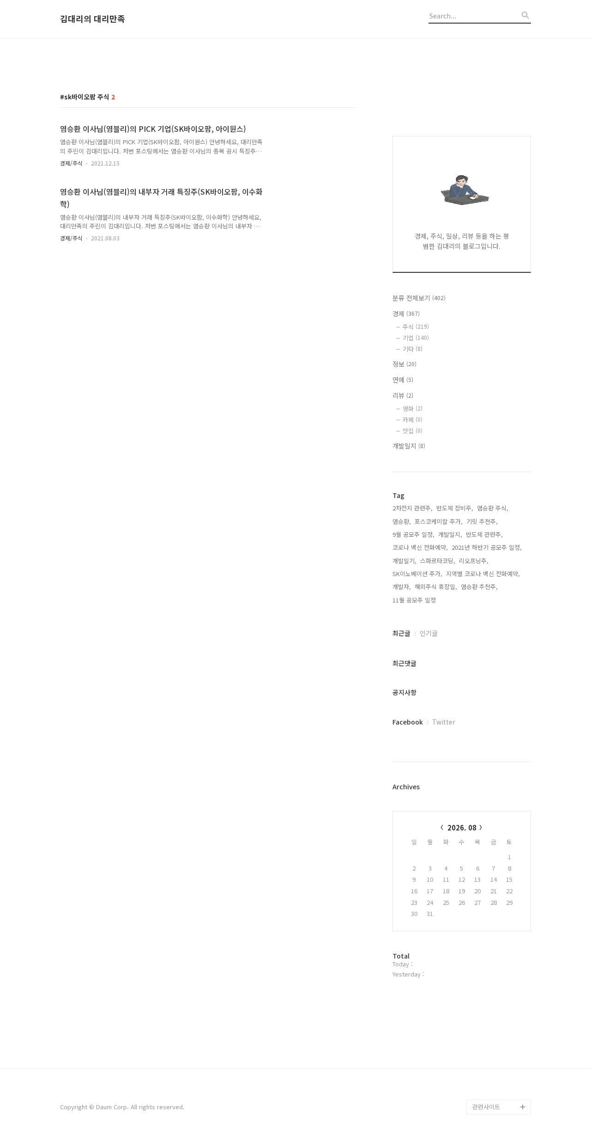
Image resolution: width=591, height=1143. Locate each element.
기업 (416, 337)
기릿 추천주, (482, 521)
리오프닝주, (473, 560)
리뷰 (402, 395)
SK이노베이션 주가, (417, 573)
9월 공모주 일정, (413, 534)
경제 (406, 313)
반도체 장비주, (454, 508)
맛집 (412, 430)
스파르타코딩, (437, 560)
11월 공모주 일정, (415, 600)
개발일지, (450, 534)
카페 (412, 419)
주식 (416, 326)
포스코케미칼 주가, (439, 521)
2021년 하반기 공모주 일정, (487, 547)
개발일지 (408, 445)
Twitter (443, 721)
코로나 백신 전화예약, (420, 547)
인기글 (429, 633)
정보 (404, 364)
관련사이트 (486, 1106)
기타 (412, 348)
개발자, (401, 586)
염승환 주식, (492, 508)
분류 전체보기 (419, 297)
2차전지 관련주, (412, 508)
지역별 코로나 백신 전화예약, (483, 573)
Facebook (407, 721)
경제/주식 (71, 163)
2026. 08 (461, 827)
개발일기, (404, 560)
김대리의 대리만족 (92, 19)
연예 (402, 379)
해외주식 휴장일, (436, 586)
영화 (412, 408)
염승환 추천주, (479, 586)
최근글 (401, 633)
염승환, (401, 521)
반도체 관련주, (484, 534)
